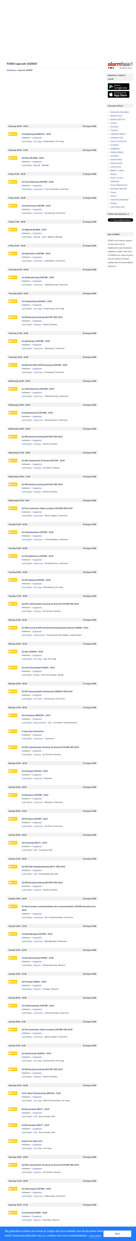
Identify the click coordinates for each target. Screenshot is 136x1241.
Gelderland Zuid (116, 138)
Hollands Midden (117, 152)
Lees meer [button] (95, 1235)
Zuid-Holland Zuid (117, 207)
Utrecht (113, 196)
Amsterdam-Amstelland (119, 112)
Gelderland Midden (117, 134)
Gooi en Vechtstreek (118, 141)
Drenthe (113, 123)
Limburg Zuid (115, 167)
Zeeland (113, 203)
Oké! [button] (117, 1233)
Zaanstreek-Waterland (119, 200)
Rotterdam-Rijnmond (118, 189)
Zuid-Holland (27, 141)
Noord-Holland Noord (118, 185)
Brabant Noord (116, 116)
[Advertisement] (52, 97)
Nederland (11, 70)
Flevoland (114, 127)
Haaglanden (115, 148)
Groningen (114, 145)
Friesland (114, 130)
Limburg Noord (116, 163)
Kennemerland (116, 159)
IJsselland (114, 156)
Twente (113, 192)
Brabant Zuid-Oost (117, 119)
